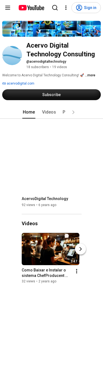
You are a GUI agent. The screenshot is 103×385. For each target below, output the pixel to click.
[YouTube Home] (31, 7)
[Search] (55, 7)
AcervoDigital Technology (45, 198)
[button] (73, 112)
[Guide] (7, 7)
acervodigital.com (20, 83)
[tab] (28, 112)
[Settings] (66, 7)
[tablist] (51, 112)
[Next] (80, 249)
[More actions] (76, 271)
